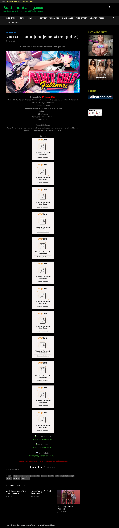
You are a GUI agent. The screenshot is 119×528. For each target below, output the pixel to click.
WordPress (44, 525)
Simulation (25, 478)
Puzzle (9, 478)
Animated (36, 476)
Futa (57, 476)
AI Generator (81, 18)
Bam (52, 525)
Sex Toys (16, 478)
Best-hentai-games (24, 8)
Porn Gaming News (12, 23)
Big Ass (43, 476)
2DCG (15, 476)
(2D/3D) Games (10, 18)
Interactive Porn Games (48, 18)
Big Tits (51, 476)
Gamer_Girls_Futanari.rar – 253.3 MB (43, 456)
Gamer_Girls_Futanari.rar (43, 439)
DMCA (32, 1)
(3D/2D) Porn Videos (27, 18)
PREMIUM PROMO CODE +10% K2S (17, 1)
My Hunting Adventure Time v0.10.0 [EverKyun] (16, 492)
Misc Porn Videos (97, 18)
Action (21, 476)
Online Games (67, 18)
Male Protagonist (67, 476)
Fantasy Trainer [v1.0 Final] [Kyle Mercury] (41, 492)
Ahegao (28, 476)
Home (3, 1)
